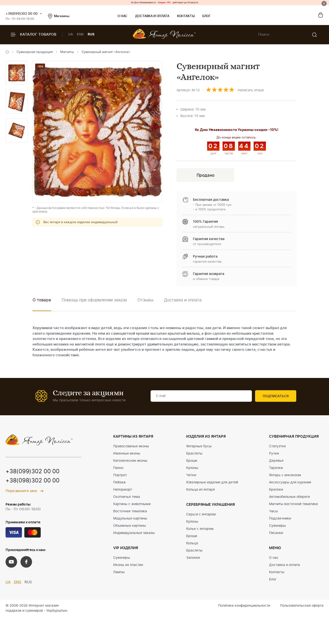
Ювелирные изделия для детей (212, 482)
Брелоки (276, 489)
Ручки (274, 453)
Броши (191, 460)
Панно (118, 468)
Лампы (119, 572)
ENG (80, 34)
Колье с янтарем (200, 529)
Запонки (193, 557)
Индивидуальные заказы (134, 533)
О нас (122, 16)
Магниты (67, 52)
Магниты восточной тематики (293, 504)
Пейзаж (119, 482)
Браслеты (194, 453)
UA (70, 34)
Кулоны (192, 468)
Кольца (192, 543)
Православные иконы (131, 446)
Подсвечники (280, 518)
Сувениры (121, 557)
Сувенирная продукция (35, 52)
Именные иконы (126, 453)
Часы (273, 511)
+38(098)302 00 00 (32, 481)
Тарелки (276, 468)
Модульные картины (130, 518)
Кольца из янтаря (200, 489)
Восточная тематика (130, 511)
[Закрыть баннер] (324, 3)
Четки (191, 475)
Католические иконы (130, 460)
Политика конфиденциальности (244, 605)
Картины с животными (132, 504)
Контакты (186, 16)
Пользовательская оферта (301, 605)
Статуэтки (277, 446)
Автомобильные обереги (289, 497)
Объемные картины (129, 525)
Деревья (276, 460)
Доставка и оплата (152, 16)
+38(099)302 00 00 (22, 13)
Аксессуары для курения (290, 482)
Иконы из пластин (128, 565)
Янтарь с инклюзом (285, 475)
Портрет (120, 475)
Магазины (61, 16)
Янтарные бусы (199, 446)
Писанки (276, 533)
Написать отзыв (251, 90)
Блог (206, 16)
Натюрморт (122, 489)
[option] (17, 73)
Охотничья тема (126, 497)
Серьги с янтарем (201, 514)
